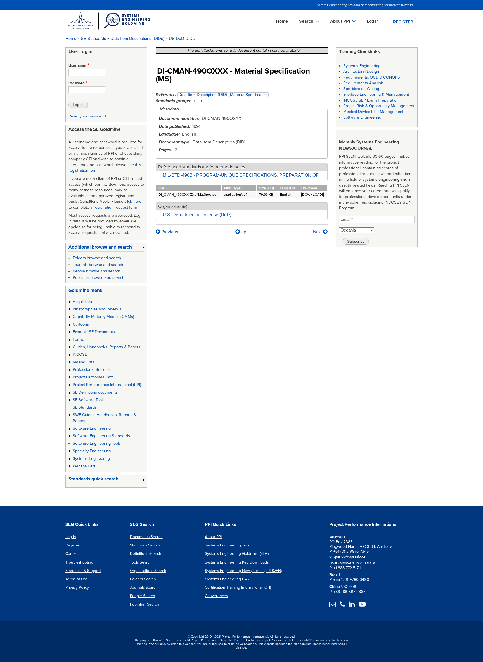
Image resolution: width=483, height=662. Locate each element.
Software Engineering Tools (97, 443)
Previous (169, 232)
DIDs (198, 101)
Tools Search (141, 562)
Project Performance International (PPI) (107, 384)
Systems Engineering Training (230, 545)
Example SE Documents (94, 331)
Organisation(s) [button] (172, 206)
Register (403, 22)
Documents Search (146, 536)
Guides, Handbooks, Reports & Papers (106, 347)
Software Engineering (92, 428)
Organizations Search (148, 570)
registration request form (115, 207)
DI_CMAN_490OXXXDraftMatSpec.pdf (187, 195)
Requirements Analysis (363, 83)
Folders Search (143, 579)
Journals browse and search (98, 264)
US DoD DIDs (182, 38)
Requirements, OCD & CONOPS (371, 77)
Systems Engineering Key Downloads (237, 562)
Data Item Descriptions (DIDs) (137, 38)
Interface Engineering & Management (376, 94)
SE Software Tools (89, 399)
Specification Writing (361, 88)
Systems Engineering (91, 458)
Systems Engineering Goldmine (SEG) (237, 553)
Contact (72, 553)
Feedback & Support (83, 570)
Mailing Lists (83, 362)
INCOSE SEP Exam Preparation (371, 100)
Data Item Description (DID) (202, 95)
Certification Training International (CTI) (238, 587)
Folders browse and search (97, 258)
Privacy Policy (77, 587)
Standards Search (145, 545)
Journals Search (144, 587)
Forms (78, 339)
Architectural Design (361, 71)
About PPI (213, 536)
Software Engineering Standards (101, 436)
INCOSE (80, 354)
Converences (216, 595)
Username (77, 65)
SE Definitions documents (95, 392)
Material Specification (249, 95)
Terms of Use (76, 579)
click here (132, 201)
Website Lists (84, 466)
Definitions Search (145, 553)
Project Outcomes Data (93, 377)
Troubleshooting (79, 562)
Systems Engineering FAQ (227, 579)
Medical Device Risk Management (373, 111)
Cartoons (81, 324)
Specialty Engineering (92, 451)
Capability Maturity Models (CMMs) (103, 316)
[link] (106, 248)
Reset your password (87, 116)
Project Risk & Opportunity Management (378, 105)
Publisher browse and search (98, 277)
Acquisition (82, 301)
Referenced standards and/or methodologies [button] (201, 167)
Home (282, 21)
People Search (142, 595)
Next (318, 232)
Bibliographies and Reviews (97, 309)
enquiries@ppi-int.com (348, 556)
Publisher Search (144, 604)
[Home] (109, 21)
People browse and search (96, 271)
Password (76, 83)
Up (243, 232)
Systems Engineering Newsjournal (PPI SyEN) (243, 570)
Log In (373, 21)
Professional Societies (92, 369)
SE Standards (93, 38)
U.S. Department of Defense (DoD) (197, 214)
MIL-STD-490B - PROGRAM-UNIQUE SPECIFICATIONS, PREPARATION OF (241, 175)
